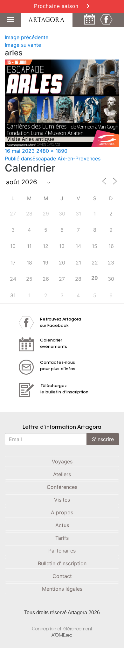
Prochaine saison (57, 6)
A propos (62, 512)
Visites (62, 500)
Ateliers (62, 474)
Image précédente (26, 37)
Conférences (62, 487)
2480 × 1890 (51, 151)
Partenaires (62, 550)
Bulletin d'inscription (62, 563)
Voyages (62, 461)
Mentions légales (62, 589)
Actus (62, 525)
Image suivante (23, 45)
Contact (62, 576)
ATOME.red (62, 635)
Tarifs (62, 538)
